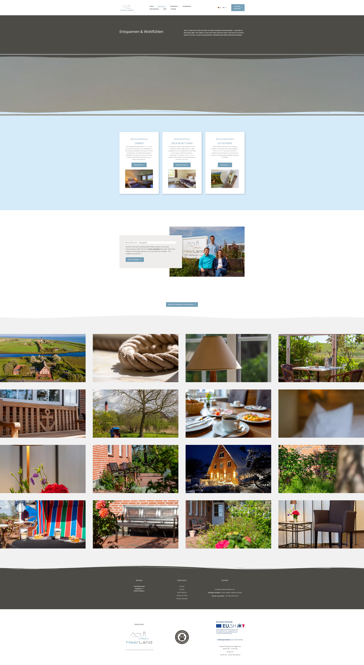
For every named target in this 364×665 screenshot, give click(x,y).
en (225, 7)
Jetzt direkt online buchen (231, 593)
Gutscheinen (220, 151)
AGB (151, 650)
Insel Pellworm (182, 592)
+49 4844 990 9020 (231, 596)
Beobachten (187, 6)
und (186, 595)
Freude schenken (182, 598)
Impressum (135, 650)
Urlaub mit (180, 595)
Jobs (164, 9)
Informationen (154, 9)
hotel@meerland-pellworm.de (225, 589)
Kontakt (173, 9)
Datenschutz (144, 650)
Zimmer (146, 146)
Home (152, 6)
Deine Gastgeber (154, 249)
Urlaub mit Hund (189, 155)
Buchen (182, 586)
